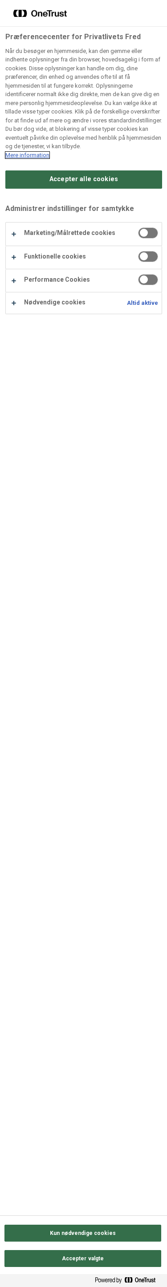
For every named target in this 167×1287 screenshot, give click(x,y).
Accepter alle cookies (83, 179)
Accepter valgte (83, 1258)
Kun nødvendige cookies (83, 1233)
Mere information (27, 155)
